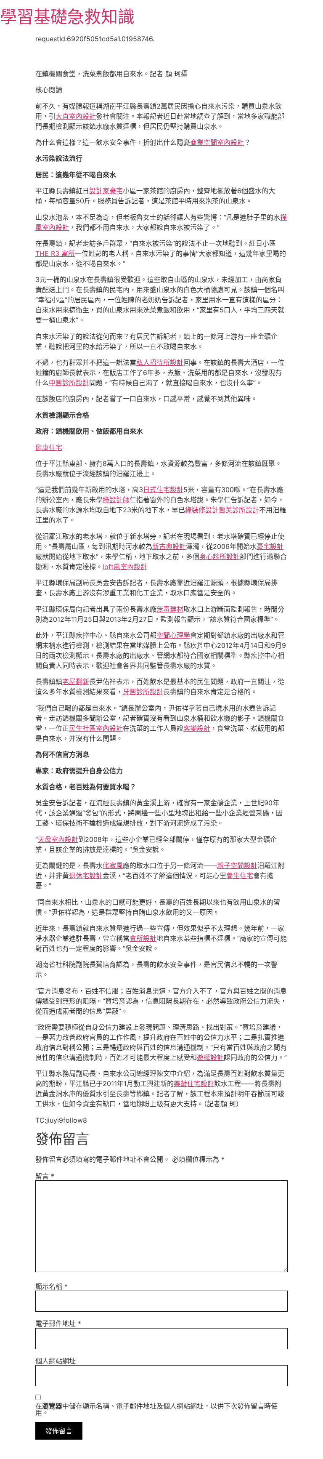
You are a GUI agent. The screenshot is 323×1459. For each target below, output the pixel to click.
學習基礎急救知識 (67, 16)
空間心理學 (173, 635)
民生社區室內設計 (96, 728)
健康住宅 (48, 447)
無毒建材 (169, 609)
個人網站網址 (55, 1361)
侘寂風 (113, 865)
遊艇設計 (210, 1057)
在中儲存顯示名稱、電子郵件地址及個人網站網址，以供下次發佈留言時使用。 (156, 1409)
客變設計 (196, 728)
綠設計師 (116, 499)
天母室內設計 (58, 839)
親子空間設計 (237, 865)
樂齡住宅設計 (194, 1083)
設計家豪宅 (106, 190)
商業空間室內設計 (217, 142)
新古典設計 (169, 546)
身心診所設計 (219, 556)
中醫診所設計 (69, 382)
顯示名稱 (51, 1286)
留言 (44, 1176)
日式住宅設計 (163, 489)
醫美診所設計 (239, 510)
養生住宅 (239, 875)
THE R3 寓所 (55, 253)
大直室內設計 (76, 116)
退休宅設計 (86, 875)
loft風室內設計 (125, 566)
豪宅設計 (270, 546)
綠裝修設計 (202, 510)
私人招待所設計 (159, 362)
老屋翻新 (75, 681)
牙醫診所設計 (143, 691)
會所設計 (143, 938)
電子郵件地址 (58, 1323)
